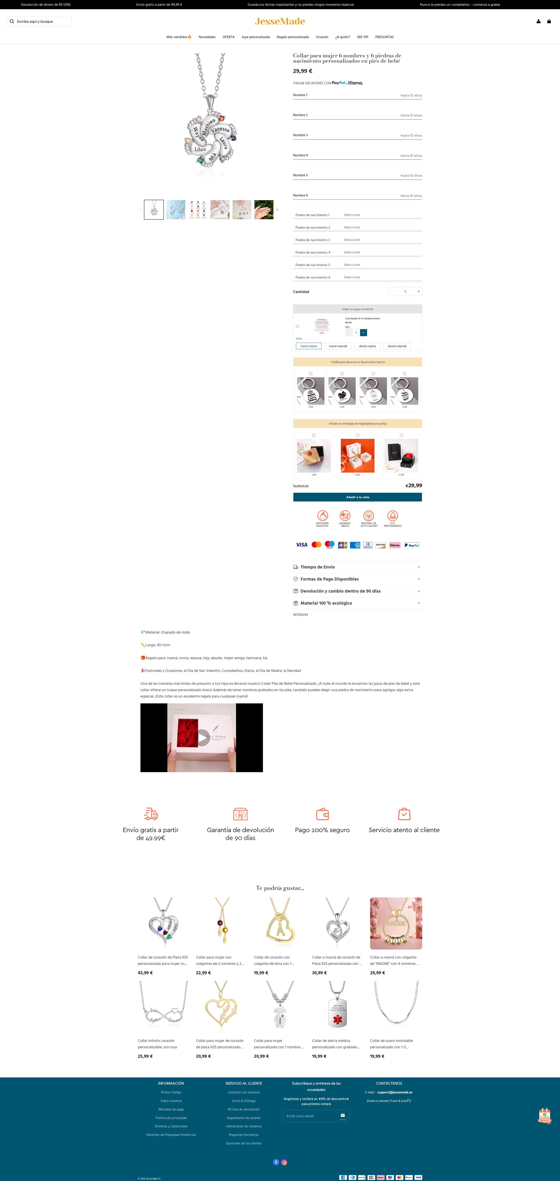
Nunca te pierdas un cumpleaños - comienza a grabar (460, 4)
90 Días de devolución (243, 1109)
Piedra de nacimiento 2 (313, 227)
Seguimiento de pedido (244, 1117)
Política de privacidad (171, 1117)
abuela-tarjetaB (397, 346)
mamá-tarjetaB (338, 346)
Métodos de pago (171, 1109)
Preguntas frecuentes (244, 1134)
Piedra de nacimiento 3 (313, 239)
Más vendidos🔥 (179, 36)
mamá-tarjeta (309, 346)
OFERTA (228, 36)
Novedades (207, 36)
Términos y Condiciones (171, 1126)
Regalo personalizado (293, 36)
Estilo (299, 338)
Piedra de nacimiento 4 (313, 252)
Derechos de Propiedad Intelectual (171, 1134)
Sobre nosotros (171, 1100)
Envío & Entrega (243, 1100)
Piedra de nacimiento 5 (313, 264)
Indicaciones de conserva (243, 1126)
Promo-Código (171, 1092)
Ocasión (322, 36)
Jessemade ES (153, 1178)
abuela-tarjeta (367, 346)
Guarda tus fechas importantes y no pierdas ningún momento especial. (301, 4)
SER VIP (362, 36)
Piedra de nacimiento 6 (313, 277)
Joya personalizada (256, 36)
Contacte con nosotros (244, 1092)
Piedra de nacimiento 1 (312, 214)
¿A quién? (342, 36)
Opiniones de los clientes (244, 1143)
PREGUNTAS (384, 36)
